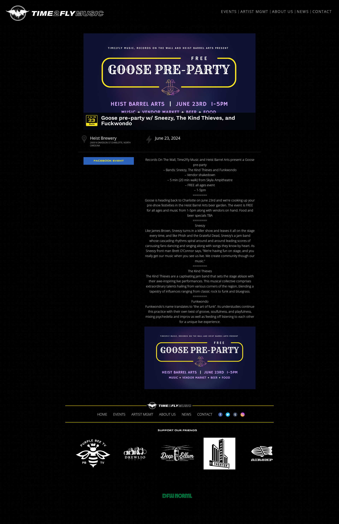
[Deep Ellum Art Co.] (177, 454)
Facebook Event (109, 161)
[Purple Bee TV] (93, 454)
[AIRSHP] (261, 454)
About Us (282, 11)
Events (229, 11)
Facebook (218, 413)
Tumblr (233, 413)
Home (102, 414)
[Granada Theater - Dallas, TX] (219, 454)
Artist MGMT (254, 11)
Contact (322, 11)
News (303, 11)
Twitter (226, 413)
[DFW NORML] (177, 496)
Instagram (241, 413)
